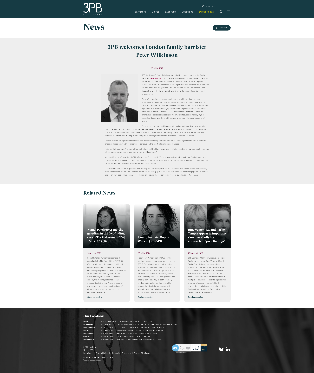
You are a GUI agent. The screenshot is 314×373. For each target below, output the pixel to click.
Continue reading (94, 297)
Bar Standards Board (105, 357)
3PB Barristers (92, 9)
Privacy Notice (102, 353)
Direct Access (206, 11)
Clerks (155, 11)
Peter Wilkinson (156, 78)
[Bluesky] (221, 349)
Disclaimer (87, 353)
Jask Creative (97, 360)
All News (223, 28)
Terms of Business (142, 353)
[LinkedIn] (228, 349)
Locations (187, 11)
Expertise (170, 11)
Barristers (140, 11)
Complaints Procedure (121, 353)
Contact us (208, 6)
